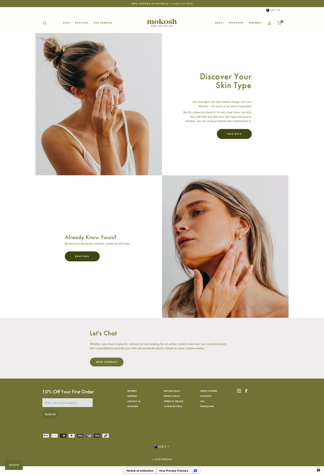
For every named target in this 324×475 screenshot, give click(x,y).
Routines (81, 22)
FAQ (202, 401)
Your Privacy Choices (173, 470)
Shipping (132, 396)
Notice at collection (140, 470)
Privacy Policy (172, 396)
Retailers (132, 406)
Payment (132, 391)
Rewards (255, 22)
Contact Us (134, 401)
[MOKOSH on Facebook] (246, 391)
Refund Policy (172, 391)
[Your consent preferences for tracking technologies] (318, 469)
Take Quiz (234, 134)
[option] (162, 3)
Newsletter (207, 406)
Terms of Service (173, 401)
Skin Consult (106, 362)
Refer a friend (208, 391)
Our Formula (103, 22)
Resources (236, 22)
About (219, 22)
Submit (50, 414)
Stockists (206, 396)
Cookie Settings (173, 406)
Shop (66, 22)
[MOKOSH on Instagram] (239, 391)
